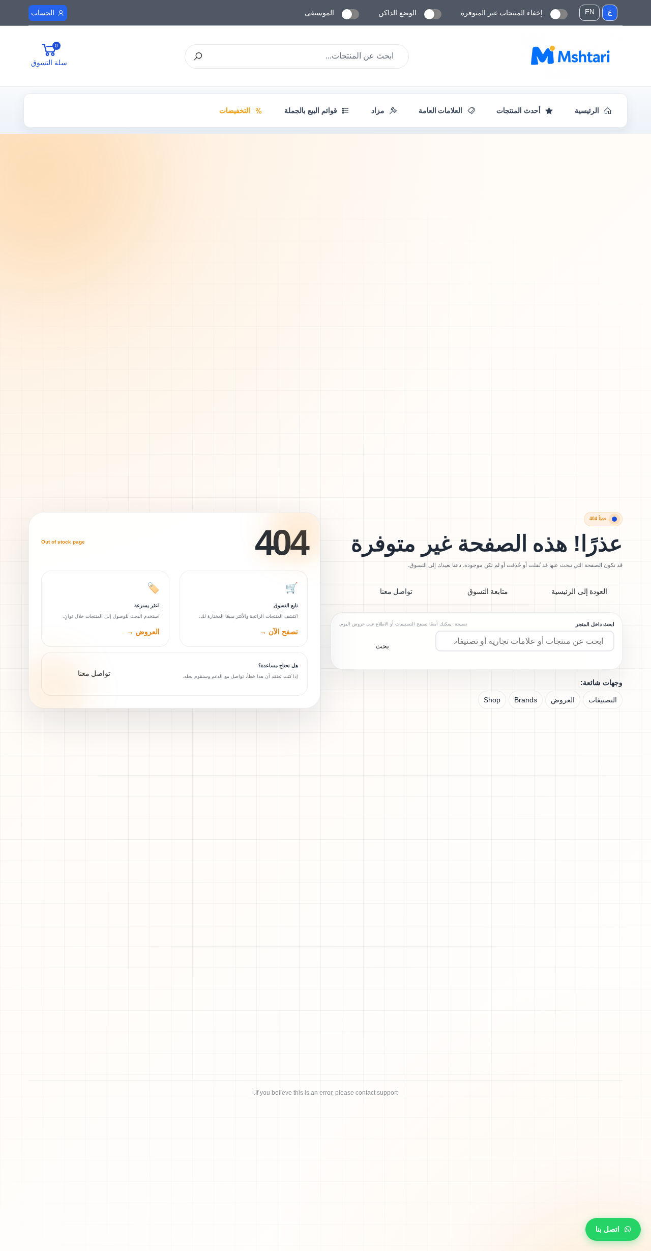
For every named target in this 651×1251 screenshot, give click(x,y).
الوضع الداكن (397, 13)
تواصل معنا (396, 591)
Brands (525, 700)
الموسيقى (319, 13)
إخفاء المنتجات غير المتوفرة (502, 13)
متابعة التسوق (488, 591)
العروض (563, 700)
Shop (492, 700)
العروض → (143, 632)
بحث (382, 646)
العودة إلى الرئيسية (579, 591)
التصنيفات (602, 700)
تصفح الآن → (278, 632)
